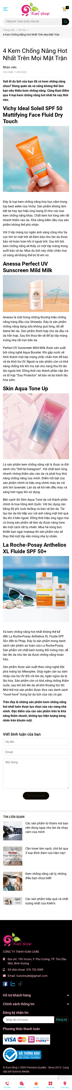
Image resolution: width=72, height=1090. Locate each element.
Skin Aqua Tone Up (33, 499)
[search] (65, 21)
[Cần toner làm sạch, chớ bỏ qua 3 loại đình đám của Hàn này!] (12, 856)
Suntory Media (20, 1071)
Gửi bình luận (36, 795)
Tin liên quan (13, 817)
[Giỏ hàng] (64, 9)
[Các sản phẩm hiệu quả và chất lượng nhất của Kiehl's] (12, 901)
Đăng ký (61, 1019)
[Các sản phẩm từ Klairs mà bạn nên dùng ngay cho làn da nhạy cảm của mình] (12, 830)
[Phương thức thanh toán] (26, 1039)
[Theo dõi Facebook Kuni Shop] (5, 983)
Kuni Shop (12, 1067)
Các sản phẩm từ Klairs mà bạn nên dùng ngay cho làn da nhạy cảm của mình (46, 828)
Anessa (8, 317)
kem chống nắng (53, 81)
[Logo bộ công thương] (22, 1054)
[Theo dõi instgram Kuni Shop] (20, 983)
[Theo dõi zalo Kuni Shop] (13, 983)
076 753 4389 (34, 969)
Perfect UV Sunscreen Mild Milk (24, 348)
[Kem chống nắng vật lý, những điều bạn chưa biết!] (12, 881)
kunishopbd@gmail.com (32, 976)
